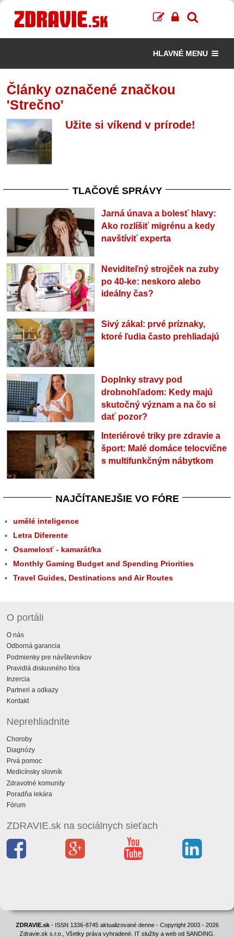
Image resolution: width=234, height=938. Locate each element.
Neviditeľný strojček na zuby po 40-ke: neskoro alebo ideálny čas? (160, 281)
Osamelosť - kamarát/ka (57, 549)
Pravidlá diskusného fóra (43, 668)
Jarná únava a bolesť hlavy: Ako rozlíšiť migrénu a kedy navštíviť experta (158, 226)
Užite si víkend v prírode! (130, 125)
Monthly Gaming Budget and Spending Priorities (103, 563)
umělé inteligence (46, 521)
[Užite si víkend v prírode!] (29, 142)
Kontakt (18, 701)
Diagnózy (21, 750)
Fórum (16, 805)
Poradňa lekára (29, 794)
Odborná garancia (33, 646)
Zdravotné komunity (36, 783)
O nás (15, 635)
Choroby (19, 739)
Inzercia (18, 679)
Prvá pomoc (24, 761)
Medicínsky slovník (34, 772)
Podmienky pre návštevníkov (49, 657)
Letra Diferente (40, 535)
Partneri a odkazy (32, 690)
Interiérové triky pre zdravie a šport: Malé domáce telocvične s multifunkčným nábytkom (164, 448)
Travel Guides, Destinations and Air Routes (93, 577)
